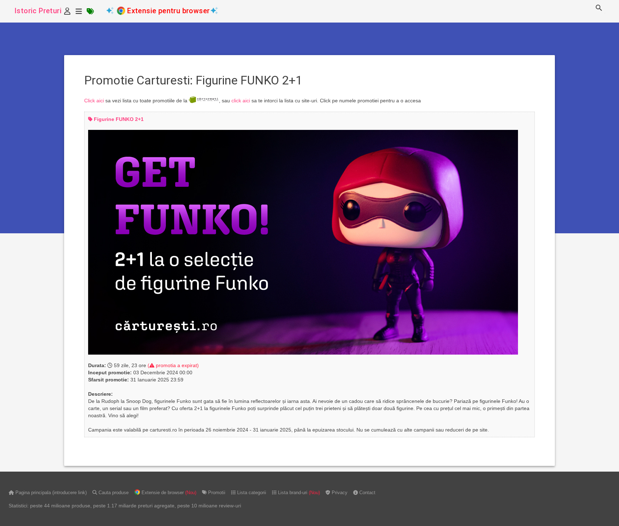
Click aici (94, 100)
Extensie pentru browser (168, 10)
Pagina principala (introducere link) (50, 492)
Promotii (216, 492)
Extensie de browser (168, 492)
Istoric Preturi (38, 10)
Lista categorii (251, 492)
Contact (366, 492)
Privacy (338, 492)
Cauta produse (113, 492)
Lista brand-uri (298, 492)
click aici (240, 100)
